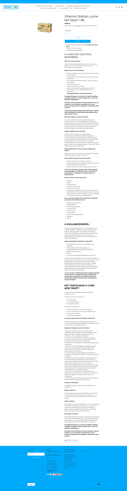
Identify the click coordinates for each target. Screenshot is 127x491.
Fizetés (77, 41)
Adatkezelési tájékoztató (53, 455)
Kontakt (66, 468)
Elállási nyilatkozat (52, 460)
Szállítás (78, 25)
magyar (31, 484)
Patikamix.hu (97, 487)
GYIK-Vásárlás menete (70, 462)
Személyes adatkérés (52, 466)
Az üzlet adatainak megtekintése (74, 50)
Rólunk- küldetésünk (70, 464)
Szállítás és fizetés (69, 466)
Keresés (85, 451)
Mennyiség (68, 30)
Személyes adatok (52, 463)
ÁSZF (48, 458)
